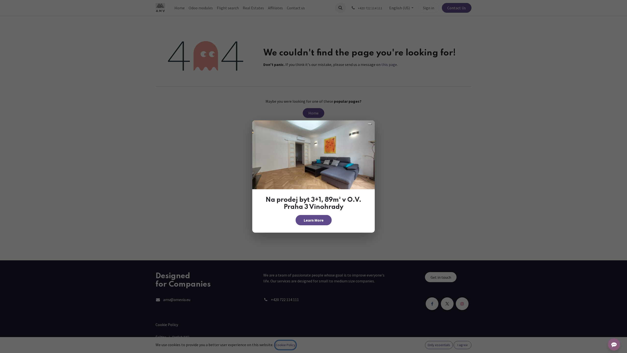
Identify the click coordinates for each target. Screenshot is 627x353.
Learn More (314, 220)
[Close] (370, 124)
